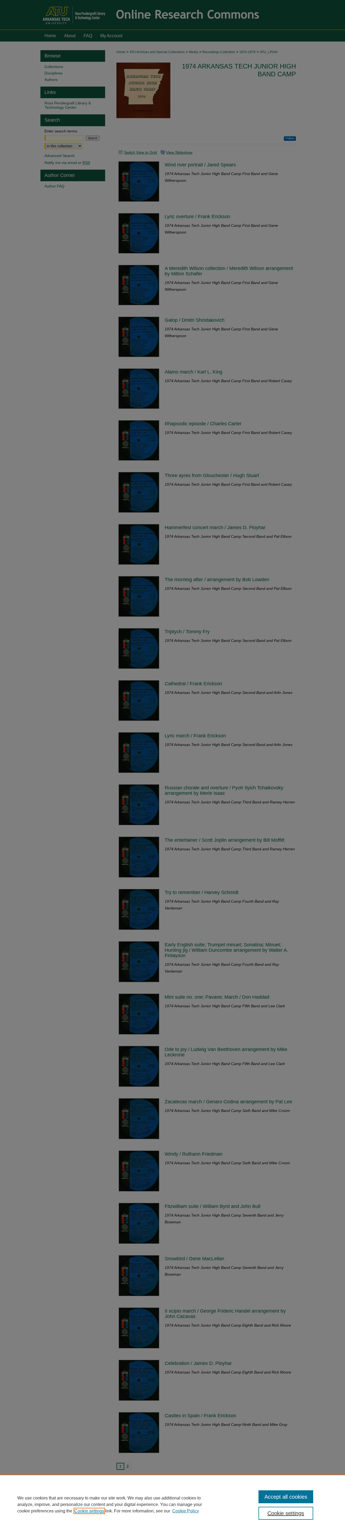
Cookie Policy (185, 1511)
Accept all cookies (285, 1497)
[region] (172, 1504)
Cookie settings (89, 1511)
